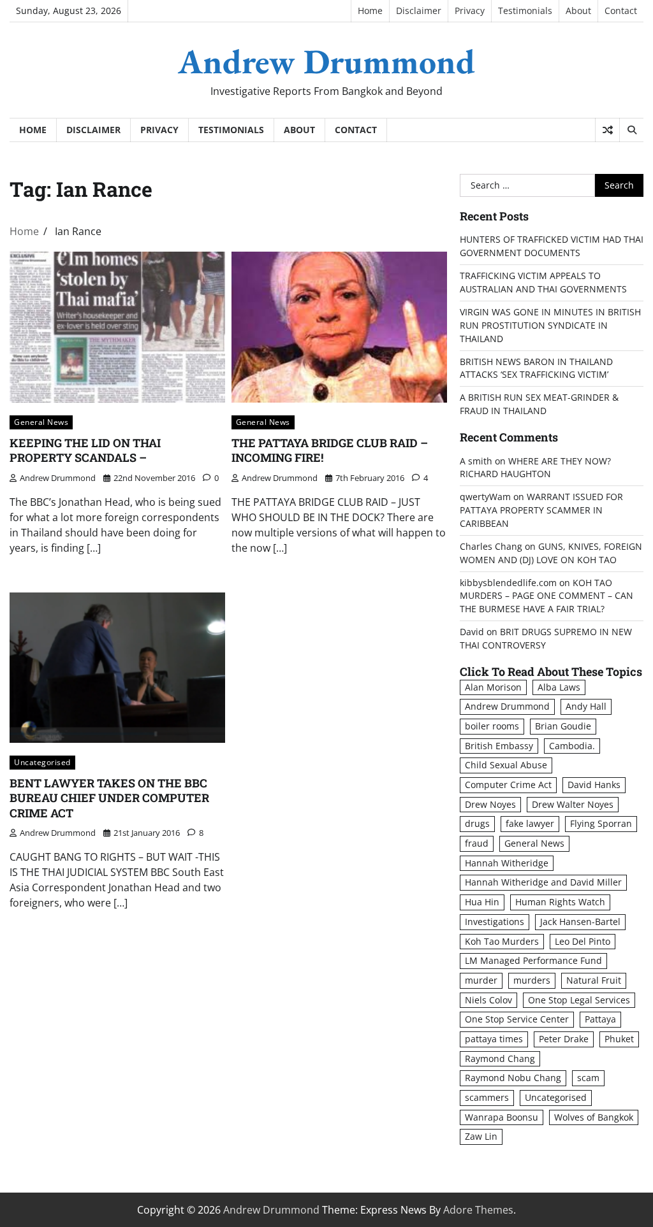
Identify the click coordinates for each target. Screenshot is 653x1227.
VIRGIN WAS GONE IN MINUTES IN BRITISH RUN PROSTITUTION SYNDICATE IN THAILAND (550, 325)
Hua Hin (482, 902)
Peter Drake (564, 1039)
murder (481, 980)
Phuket (619, 1039)
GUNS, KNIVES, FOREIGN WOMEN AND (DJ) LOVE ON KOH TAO (551, 553)
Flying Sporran (601, 823)
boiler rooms (492, 726)
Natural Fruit (593, 980)
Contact (621, 10)
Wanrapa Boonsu (501, 1117)
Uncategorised (42, 762)
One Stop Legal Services (579, 1000)
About (578, 10)
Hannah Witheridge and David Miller (543, 882)
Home (370, 10)
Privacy (470, 10)
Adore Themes (478, 1210)
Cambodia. (572, 746)
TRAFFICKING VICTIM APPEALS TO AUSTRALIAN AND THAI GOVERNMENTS (543, 282)
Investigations (494, 921)
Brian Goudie (563, 726)
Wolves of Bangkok (593, 1117)
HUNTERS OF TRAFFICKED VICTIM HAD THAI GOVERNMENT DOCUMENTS (551, 246)
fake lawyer (530, 823)
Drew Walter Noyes (572, 804)
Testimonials (525, 10)
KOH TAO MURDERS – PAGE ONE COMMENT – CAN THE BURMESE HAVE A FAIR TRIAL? (546, 596)
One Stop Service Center (517, 1019)
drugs (477, 823)
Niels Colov (488, 1000)
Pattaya (600, 1019)
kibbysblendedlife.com (508, 583)
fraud (476, 843)
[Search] (631, 130)
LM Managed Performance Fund (533, 960)
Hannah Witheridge (506, 863)
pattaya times (494, 1039)
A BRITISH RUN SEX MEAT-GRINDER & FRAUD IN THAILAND (539, 404)
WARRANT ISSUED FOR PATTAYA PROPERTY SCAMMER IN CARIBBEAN (541, 510)
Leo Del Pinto (582, 941)
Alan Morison (493, 687)
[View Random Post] (607, 130)
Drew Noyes (490, 804)
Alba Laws (559, 687)
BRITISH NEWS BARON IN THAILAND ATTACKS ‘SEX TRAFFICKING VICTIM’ (536, 368)
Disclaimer (418, 10)
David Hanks (594, 785)
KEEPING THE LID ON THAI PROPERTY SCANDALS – (85, 450)
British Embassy (499, 746)
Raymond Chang (500, 1058)
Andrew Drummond (326, 61)
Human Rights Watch (560, 902)
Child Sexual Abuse (506, 765)
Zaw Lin (481, 1136)
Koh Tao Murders (502, 941)
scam (588, 1078)
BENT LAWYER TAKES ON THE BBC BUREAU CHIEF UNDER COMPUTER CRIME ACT (109, 798)
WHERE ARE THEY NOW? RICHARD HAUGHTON (535, 467)
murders (531, 980)
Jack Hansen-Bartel (580, 921)
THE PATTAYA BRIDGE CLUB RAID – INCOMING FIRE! (329, 450)
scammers (487, 1097)
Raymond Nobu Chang (513, 1078)
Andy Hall (586, 706)
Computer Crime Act (508, 785)
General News (41, 422)
